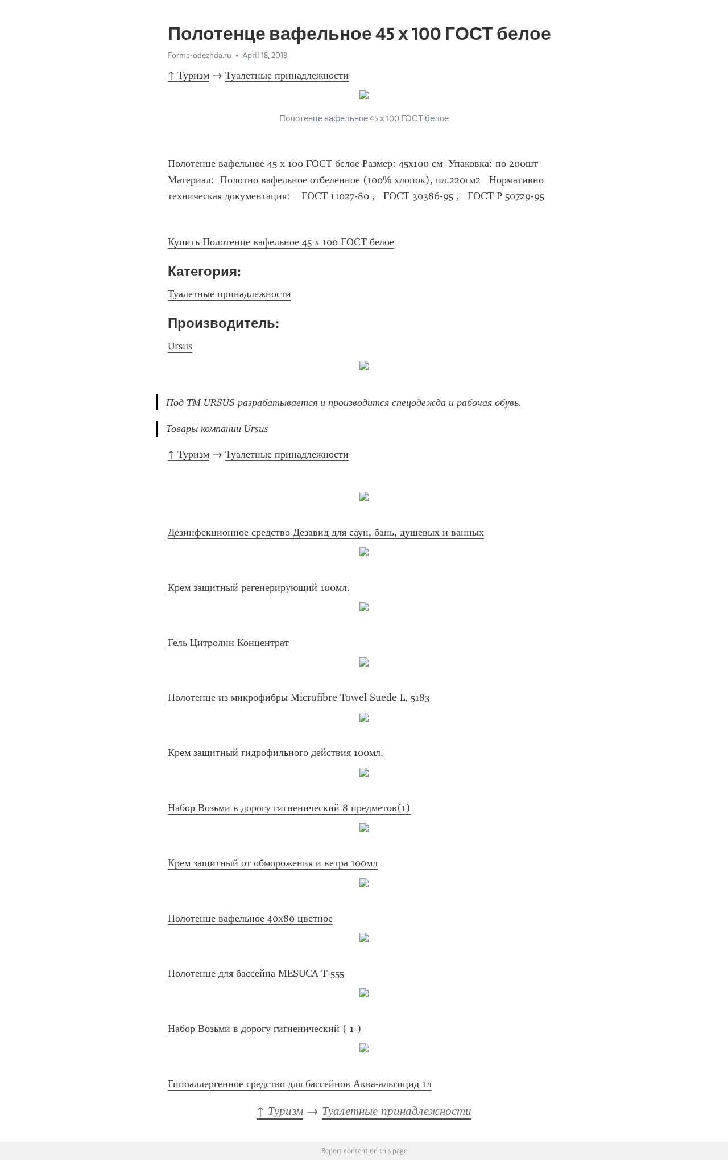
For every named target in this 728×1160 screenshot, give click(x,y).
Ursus (180, 346)
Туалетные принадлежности (287, 75)
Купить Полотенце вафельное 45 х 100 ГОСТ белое (281, 242)
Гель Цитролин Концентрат (228, 642)
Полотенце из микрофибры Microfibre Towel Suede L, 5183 (299, 697)
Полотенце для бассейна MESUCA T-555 (256, 973)
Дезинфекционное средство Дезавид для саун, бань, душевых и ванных (326, 532)
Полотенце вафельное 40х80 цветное (250, 918)
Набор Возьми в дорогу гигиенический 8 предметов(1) (289, 807)
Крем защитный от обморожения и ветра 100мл (273, 863)
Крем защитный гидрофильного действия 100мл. (275, 752)
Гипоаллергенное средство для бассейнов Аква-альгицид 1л (300, 1083)
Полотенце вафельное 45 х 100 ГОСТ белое (263, 163)
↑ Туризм (188, 75)
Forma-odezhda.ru (199, 55)
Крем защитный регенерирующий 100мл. (259, 587)
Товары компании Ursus (217, 428)
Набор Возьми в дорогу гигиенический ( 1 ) (265, 1028)
